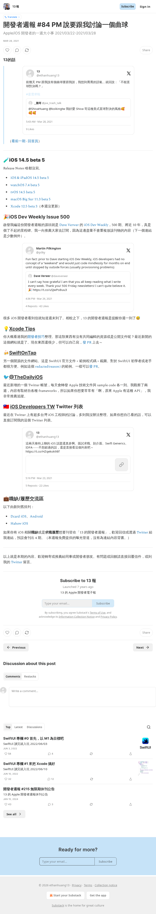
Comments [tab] (13, 676)
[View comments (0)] (17, 50)
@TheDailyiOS (26, 377)
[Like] (7, 50)
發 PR (87, 342)
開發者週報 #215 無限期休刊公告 (29, 789)
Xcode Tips (22, 329)
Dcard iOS (18, 516)
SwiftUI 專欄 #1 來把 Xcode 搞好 (29, 764)
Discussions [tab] (34, 727)
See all (11, 814)
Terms (88, 885)
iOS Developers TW (32, 406)
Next (140, 647)
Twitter (142, 532)
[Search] (149, 727)
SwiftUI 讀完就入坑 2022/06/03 (25, 744)
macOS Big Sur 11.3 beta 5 (31, 199)
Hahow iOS (19, 523)
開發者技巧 (36, 336)
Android (36, 516)
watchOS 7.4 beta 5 (25, 185)
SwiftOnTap (22, 353)
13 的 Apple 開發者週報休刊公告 (25, 794)
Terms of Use (97, 612)
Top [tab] (8, 727)
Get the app (98, 895)
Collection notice (106, 885)
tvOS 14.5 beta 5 (23, 192)
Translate (12, 16)
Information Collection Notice (77, 616)
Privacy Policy (109, 616)
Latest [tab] (18, 727)
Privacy (76, 885)
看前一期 (18, 141)
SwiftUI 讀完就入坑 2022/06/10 (25, 769)
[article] (78, 746)
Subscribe (127, 6)
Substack (58, 905)
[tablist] (20, 676)
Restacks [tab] (30, 676)
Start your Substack (67, 895)
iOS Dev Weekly (96, 225)
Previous (18, 647)
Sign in (145, 6)
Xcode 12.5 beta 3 (24, 206)
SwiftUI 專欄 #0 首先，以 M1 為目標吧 (33, 738)
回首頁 (33, 141)
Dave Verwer (69, 225)
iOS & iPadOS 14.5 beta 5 (30, 177)
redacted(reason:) (48, 366)
